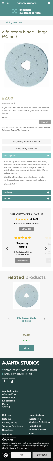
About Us (7, 434)
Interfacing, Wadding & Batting (39, 420)
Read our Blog (12, 381)
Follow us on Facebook (5, 381)
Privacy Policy (9, 422)
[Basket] (49, 3)
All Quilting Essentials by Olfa (26, 141)
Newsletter (8, 430)
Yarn (31, 433)
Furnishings (35, 425)
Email (4, 117)
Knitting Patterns (38, 429)
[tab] (26, 155)
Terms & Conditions (12, 426)
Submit (44, 122)
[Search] (8, 3)
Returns (6, 418)
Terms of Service (17, 130)
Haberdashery (36, 415)
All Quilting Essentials (26, 148)
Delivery (6, 415)
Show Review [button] (22, 260)
